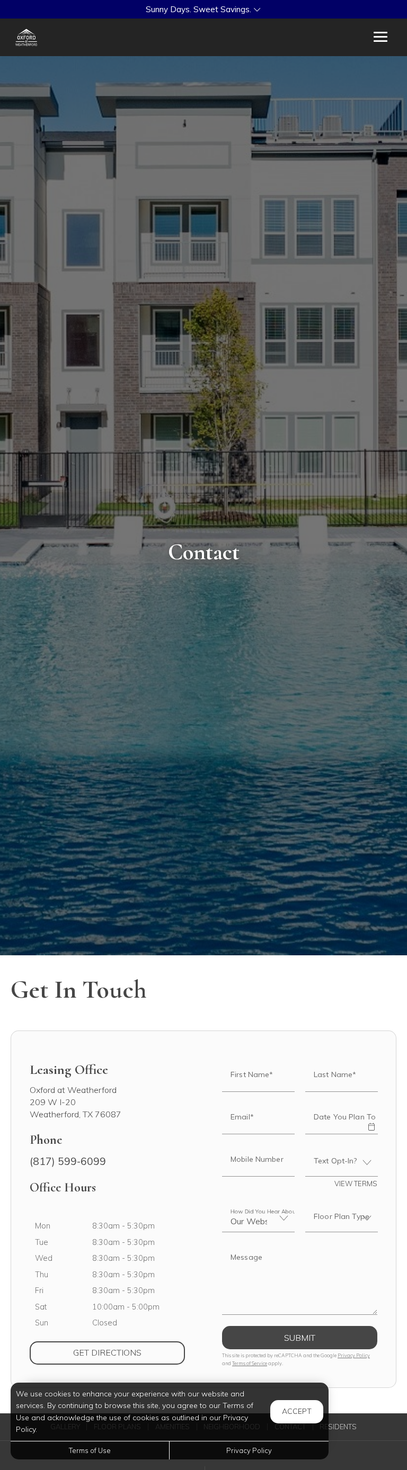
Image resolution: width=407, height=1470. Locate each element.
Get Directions (129, 1352)
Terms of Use (90, 1450)
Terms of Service (249, 1363)
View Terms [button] (355, 1183)
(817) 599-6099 (68, 1161)
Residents (338, 1426)
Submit (299, 1337)
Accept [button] (297, 1411)
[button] (203, 9)
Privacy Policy (354, 1355)
